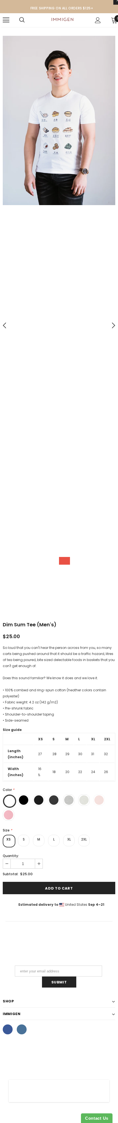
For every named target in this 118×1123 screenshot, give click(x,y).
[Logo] (62, 20)
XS (8, 839)
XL (69, 839)
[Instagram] (22, 1029)
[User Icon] (98, 20)
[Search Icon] (22, 20)
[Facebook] (8, 1029)
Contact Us (96, 1118)
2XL (84, 839)
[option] (59, 121)
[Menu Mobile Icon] (6, 20)
